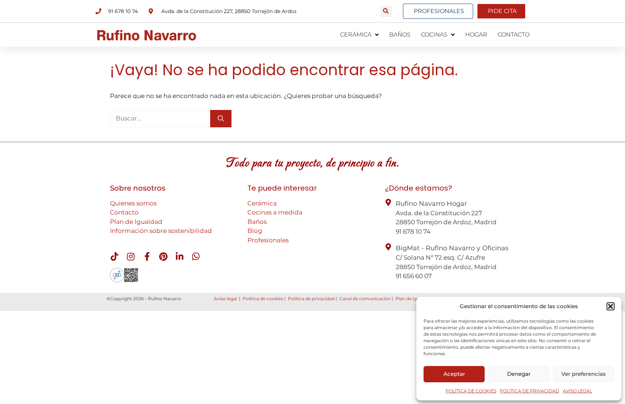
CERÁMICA (355, 34)
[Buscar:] (160, 118)
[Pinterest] (163, 256)
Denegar (519, 373)
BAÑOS (400, 34)
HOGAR (476, 34)
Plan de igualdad (413, 298)
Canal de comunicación (365, 298)
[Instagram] (130, 256)
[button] (610, 306)
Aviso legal (225, 298)
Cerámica (262, 203)
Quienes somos (133, 203)
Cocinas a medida (274, 212)
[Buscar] (220, 118)
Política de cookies (263, 298)
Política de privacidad (311, 298)
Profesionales (268, 240)
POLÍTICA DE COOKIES (471, 391)
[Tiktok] (114, 256)
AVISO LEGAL (577, 391)
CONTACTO (514, 34)
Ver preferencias (583, 373)
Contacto (124, 212)
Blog (254, 230)
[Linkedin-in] (179, 256)
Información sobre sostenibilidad (161, 230)
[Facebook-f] (147, 256)
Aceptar (454, 373)
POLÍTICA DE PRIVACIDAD (529, 391)
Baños (257, 221)
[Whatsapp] (195, 256)
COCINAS (434, 34)
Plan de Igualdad (136, 221)
